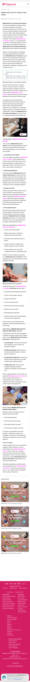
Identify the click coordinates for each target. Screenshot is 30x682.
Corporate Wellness (22, 599)
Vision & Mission (23, 588)
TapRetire (9, 633)
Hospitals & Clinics (7, 599)
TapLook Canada (13, 640)
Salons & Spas (21, 596)
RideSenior (9, 628)
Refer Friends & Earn (12, 617)
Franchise (20, 608)
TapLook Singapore (13, 647)
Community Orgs (22, 611)
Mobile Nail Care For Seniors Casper (16, 78)
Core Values (10, 592)
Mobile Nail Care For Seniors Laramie (11, 503)
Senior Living (21, 605)
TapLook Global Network (15, 639)
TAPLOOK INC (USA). (15, 586)
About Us (5, 588)
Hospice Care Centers (8, 606)
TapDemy (9, 624)
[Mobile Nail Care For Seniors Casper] (15, 542)
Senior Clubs (21, 598)
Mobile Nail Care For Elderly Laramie (16, 76)
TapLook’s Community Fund (14, 629)
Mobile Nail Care (5, 9)
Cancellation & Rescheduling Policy (15, 665)
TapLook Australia (13, 646)
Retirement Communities (9, 605)
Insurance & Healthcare (8, 608)
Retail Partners (21, 610)
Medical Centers (22, 603)
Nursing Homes (6, 598)
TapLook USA (12, 642)
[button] (28, 4)
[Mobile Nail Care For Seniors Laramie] (15, 492)
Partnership (21, 594)
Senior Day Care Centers (9, 603)
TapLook (9, 615)
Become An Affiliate (11, 619)
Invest (8, 622)
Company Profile (19, 592)
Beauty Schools (21, 601)
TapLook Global (17, 18)
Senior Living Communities (9, 596)
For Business (6, 594)
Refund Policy (16, 663)
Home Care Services (8, 601)
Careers (9, 621)
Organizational (13, 588)
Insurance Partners (22, 606)
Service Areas (10, 635)
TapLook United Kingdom (15, 644)
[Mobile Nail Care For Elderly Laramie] (15, 517)
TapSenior (9, 631)
